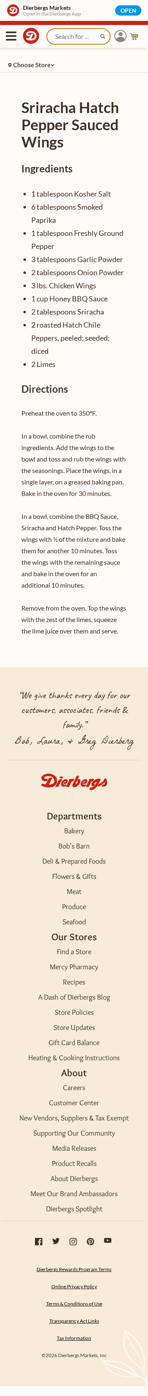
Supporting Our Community (74, 1133)
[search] (78, 36)
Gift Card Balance (74, 1042)
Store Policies (74, 1012)
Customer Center (74, 1102)
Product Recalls (74, 1163)
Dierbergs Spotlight (74, 1208)
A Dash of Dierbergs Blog (74, 997)
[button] (120, 36)
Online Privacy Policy (74, 1286)
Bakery (74, 830)
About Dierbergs (74, 1178)
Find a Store (74, 951)
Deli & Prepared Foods (74, 861)
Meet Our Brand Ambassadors (74, 1193)
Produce (74, 906)
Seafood (74, 921)
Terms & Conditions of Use (74, 1304)
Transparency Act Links (74, 1321)
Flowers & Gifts (74, 876)
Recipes (74, 981)
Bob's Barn (74, 846)
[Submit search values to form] (103, 37)
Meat (74, 891)
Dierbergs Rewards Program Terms (74, 1269)
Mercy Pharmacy (74, 966)
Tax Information (74, 1338)
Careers (74, 1087)
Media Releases (74, 1148)
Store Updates (74, 1027)
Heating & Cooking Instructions (74, 1057)
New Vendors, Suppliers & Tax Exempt (74, 1117)
